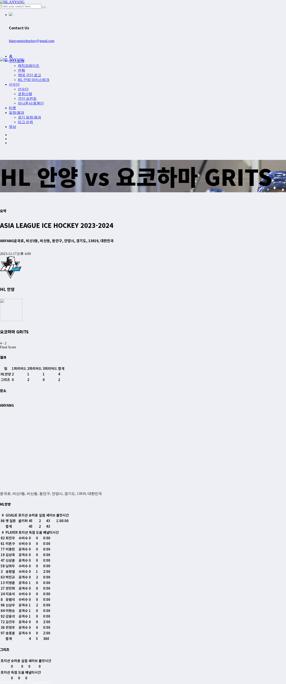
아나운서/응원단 (31, 103)
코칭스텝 (25, 94)
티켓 (12, 108)
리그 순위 (25, 122)
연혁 (21, 70)
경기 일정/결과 (29, 117)
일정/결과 (16, 112)
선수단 (14, 84)
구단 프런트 (27, 98)
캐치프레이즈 (28, 66)
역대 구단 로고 (29, 75)
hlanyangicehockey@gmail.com (31, 41)
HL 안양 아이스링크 (33, 80)
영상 (12, 127)
